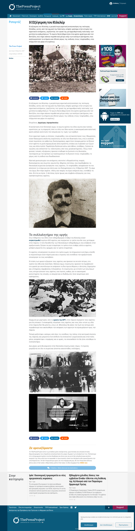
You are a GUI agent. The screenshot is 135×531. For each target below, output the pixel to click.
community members (31, 9)
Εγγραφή (123, 3)
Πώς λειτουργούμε (25, 507)
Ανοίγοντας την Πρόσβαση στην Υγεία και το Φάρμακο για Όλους (31, 510)
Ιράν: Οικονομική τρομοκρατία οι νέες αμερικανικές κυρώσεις (47, 477)
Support (123, 15)
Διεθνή (40, 16)
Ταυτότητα (12, 507)
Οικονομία (33, 16)
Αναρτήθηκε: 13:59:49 (15, 54)
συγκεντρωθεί (35, 240)
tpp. (62, 16)
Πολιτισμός (88, 16)
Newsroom (16, 16)
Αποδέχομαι (88, 525)
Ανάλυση (55, 16)
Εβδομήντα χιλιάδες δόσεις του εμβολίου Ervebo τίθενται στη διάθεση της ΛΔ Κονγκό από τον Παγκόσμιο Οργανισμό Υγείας (87, 480)
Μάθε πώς (83, 463)
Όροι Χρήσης (64, 507)
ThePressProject (28, 6)
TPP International (99, 16)
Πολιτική (25, 16)
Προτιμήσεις (123, 525)
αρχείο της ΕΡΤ (59, 320)
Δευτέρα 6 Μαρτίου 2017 (17, 51)
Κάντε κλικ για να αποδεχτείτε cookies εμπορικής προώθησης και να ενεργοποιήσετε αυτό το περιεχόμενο (62, 412)
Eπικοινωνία (38, 507)
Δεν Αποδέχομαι (106, 525)
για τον (116, 16)
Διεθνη (31, 495)
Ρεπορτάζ (47, 16)
